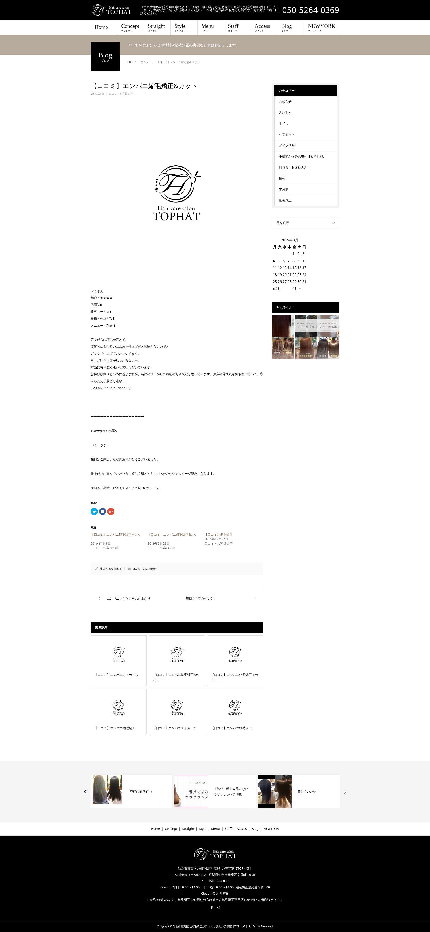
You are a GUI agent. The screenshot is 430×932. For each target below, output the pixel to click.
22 (294, 274)
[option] (131, 791)
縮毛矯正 (285, 200)
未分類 (283, 189)
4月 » (296, 288)
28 (290, 281)
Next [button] (345, 791)
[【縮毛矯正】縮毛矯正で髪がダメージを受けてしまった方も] (283, 326)
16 (299, 267)
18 (275, 274)
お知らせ (285, 101)
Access (262, 27)
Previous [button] (85, 791)
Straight (156, 27)
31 (304, 281)
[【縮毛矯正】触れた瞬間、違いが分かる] (306, 326)
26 (280, 281)
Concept (130, 27)
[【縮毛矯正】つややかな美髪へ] (306, 348)
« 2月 (277, 288)
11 (275, 267)
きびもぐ (285, 112)
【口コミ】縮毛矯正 (218, 534)
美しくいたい (223, 791)
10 (304, 260)
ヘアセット (287, 134)
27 (285, 281)
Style (180, 27)
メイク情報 (287, 145)
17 (304, 267)
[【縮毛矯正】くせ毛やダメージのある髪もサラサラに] (283, 348)
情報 (282, 178)
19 (280, 274)
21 (290, 274)
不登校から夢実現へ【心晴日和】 (302, 156)
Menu (207, 27)
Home (101, 27)
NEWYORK (321, 27)
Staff (233, 27)
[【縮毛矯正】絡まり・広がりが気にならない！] (328, 348)
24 (304, 274)
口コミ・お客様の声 (121, 94)
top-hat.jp (115, 568)
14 (290, 267)
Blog (286, 27)
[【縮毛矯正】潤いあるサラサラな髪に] (328, 326)
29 (294, 281)
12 (280, 267)
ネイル (283, 123)
